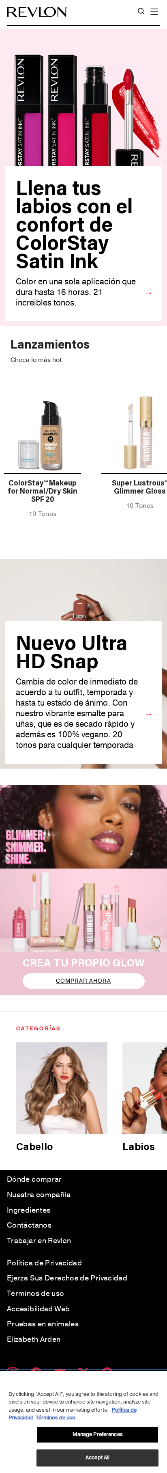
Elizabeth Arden (34, 1339)
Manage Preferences (98, 1434)
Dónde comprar (34, 1179)
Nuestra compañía (39, 1195)
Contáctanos (29, 1225)
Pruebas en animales (43, 1324)
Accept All (97, 1457)
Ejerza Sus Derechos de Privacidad (67, 1278)
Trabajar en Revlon (39, 1241)
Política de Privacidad (44, 1263)
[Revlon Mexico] (37, 12)
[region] (83, 1422)
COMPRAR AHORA (83, 981)
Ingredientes (28, 1210)
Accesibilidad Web (38, 1309)
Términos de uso (35, 1293)
